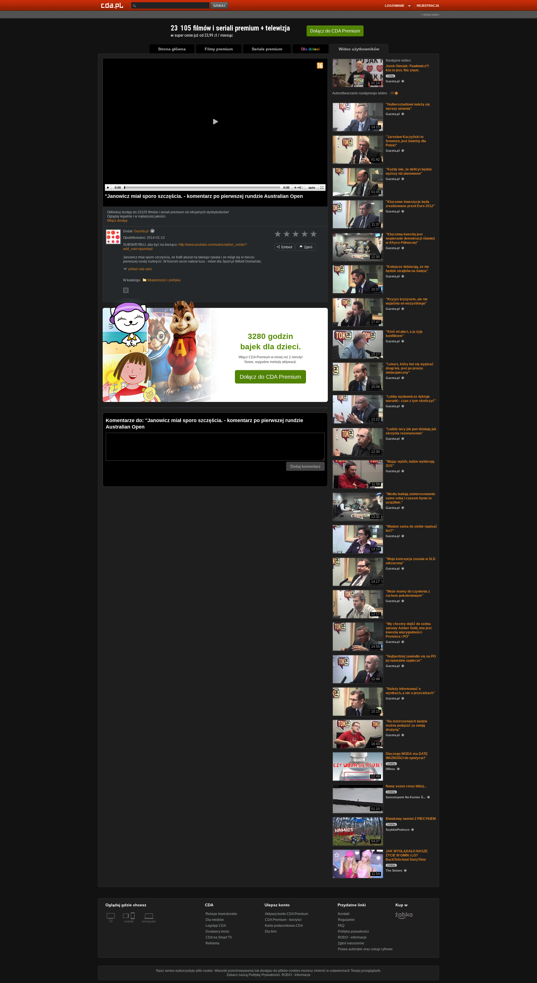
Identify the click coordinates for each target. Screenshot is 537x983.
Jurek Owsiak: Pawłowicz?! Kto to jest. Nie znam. (407, 68)
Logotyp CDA (216, 926)
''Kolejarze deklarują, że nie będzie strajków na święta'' (407, 269)
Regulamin (346, 920)
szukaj (220, 6)
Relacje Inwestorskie (221, 914)
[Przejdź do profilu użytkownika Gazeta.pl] (113, 236)
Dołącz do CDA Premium (270, 377)
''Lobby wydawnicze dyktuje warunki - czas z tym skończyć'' (411, 399)
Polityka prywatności (353, 931)
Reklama (212, 943)
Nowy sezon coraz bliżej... (406, 786)
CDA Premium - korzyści (283, 920)
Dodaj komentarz (305, 466)
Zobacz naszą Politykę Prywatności (253, 975)
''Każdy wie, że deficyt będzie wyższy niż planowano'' (409, 171)
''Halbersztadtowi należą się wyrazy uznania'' (408, 106)
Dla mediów (215, 920)
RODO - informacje (352, 937)
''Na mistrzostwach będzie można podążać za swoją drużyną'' (406, 725)
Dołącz (335, 31)
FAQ (341, 926)
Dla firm (271, 931)
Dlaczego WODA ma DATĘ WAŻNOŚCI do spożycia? (407, 756)
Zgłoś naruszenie (351, 943)
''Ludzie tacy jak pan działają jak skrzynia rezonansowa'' (411, 431)
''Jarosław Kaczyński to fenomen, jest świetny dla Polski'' (406, 141)
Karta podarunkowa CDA (284, 926)
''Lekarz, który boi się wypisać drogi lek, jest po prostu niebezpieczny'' (410, 368)
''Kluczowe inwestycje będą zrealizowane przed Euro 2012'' (410, 204)
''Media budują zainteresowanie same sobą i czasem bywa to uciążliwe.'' (410, 498)
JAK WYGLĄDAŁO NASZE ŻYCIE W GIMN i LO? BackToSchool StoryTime (407, 855)
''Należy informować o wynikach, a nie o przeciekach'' (410, 691)
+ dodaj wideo (430, 14)
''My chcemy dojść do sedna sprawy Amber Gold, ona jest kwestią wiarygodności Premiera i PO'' (409, 630)
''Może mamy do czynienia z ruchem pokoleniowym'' (408, 593)
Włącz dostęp (117, 221)
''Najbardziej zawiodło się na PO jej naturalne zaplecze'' (411, 658)
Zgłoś (307, 247)
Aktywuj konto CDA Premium (286, 914)
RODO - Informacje (296, 975)
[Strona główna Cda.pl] (113, 5)
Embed (286, 247)
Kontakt (343, 914)
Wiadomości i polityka (163, 280)
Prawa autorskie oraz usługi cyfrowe (365, 949)
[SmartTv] (133, 925)
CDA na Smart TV (219, 937)
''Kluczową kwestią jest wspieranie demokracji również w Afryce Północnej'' (410, 238)
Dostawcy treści (217, 931)
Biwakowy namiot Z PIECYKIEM (411, 819)
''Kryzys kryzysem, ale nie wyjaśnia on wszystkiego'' (407, 301)
